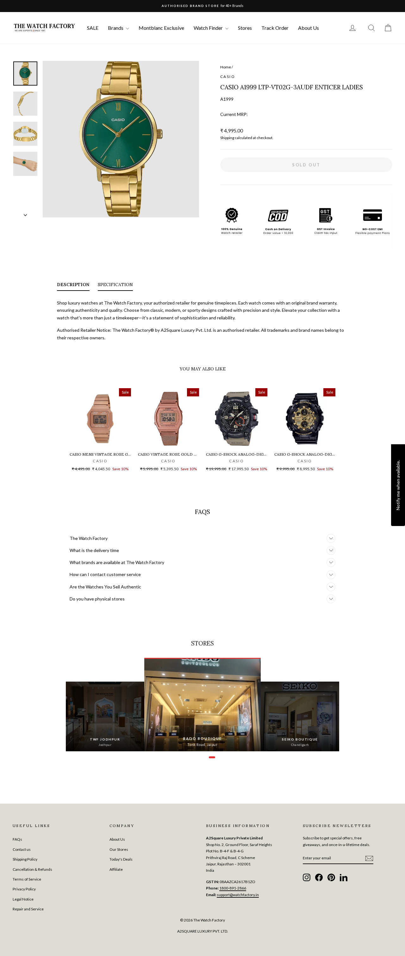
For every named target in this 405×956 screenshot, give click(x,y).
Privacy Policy (24, 889)
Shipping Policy (25, 859)
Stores (245, 28)
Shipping (227, 137)
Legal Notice (23, 899)
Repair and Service (28, 909)
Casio (227, 76)
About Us (308, 28)
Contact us (22, 849)
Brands (116, 28)
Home (225, 67)
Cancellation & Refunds (32, 869)
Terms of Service (27, 879)
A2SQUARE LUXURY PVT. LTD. (202, 931)
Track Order (275, 28)
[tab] (73, 286)
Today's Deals (121, 859)
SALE (92, 28)
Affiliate (116, 869)
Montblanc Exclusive (161, 28)
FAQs (17, 839)
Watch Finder (209, 28)
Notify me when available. (398, 485)
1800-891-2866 (232, 888)
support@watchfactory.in (238, 894)
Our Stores (118, 849)
